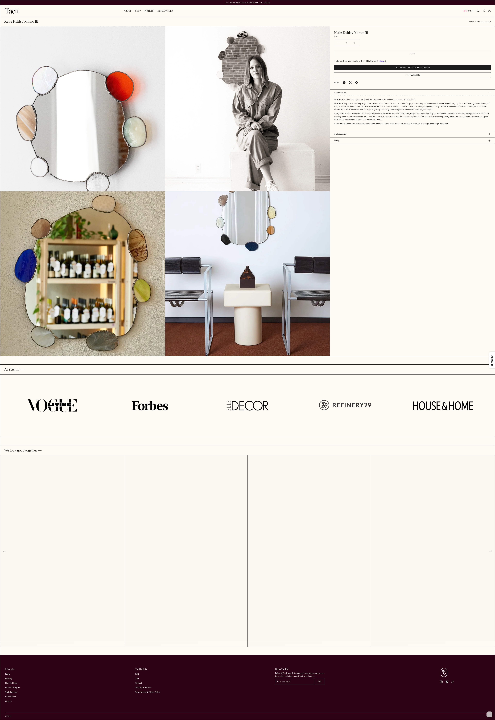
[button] (344, 82)
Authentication (340, 134)
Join (137, 678)
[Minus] (339, 43)
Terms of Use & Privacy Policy (147, 692)
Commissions (10, 696)
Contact (138, 683)
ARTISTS (149, 11)
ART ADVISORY (165, 11)
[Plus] (354, 43)
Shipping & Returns (143, 687)
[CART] (489, 11)
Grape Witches (388, 123)
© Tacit (8, 716)
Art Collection (484, 21)
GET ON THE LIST (232, 3)
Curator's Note (340, 93)
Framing (8, 678)
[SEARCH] (478, 11)
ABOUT (127, 11)
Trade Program (11, 692)
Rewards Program (12, 687)
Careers (8, 701)
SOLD (412, 53)
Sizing (336, 140)
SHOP (138, 11)
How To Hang (11, 683)
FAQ (137, 674)
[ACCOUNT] (484, 11)
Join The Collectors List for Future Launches (412, 67)
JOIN (319, 681)
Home (471, 21)
